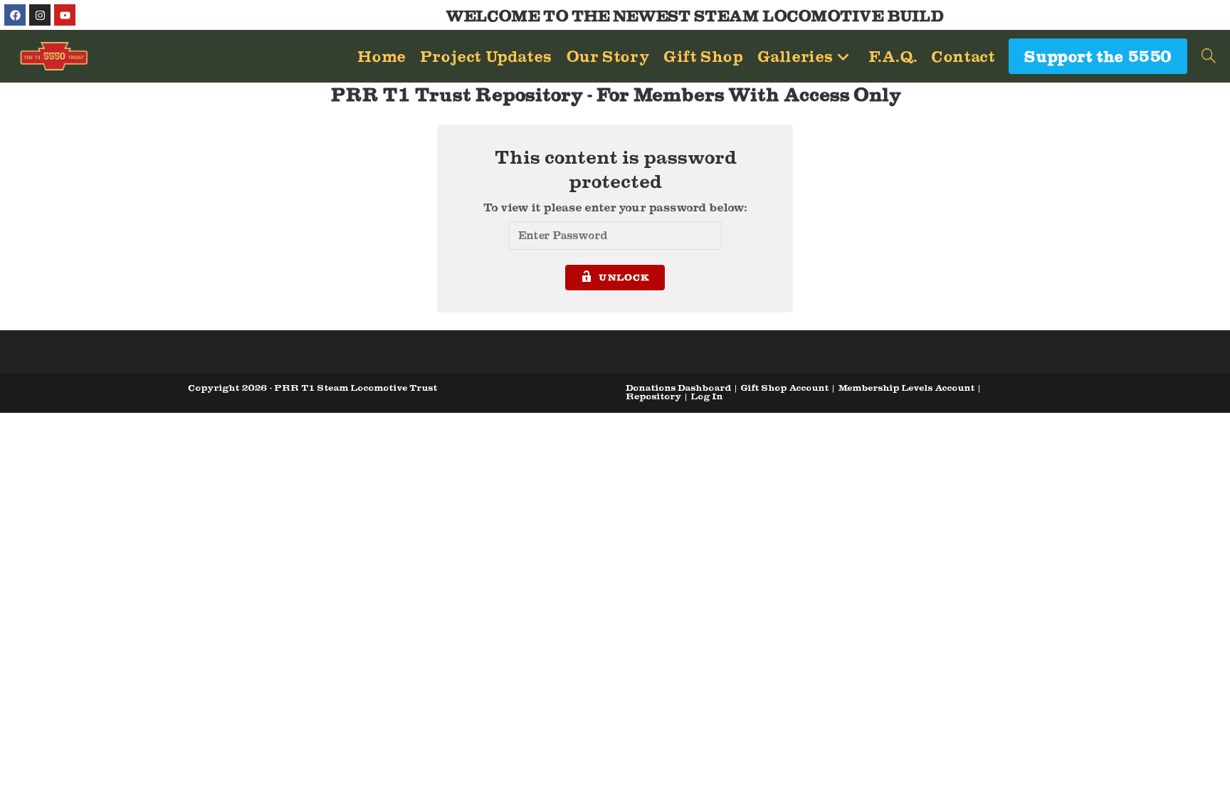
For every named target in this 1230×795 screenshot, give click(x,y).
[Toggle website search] (1208, 56)
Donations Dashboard (678, 387)
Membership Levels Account (906, 387)
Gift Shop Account (784, 387)
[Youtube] (64, 15)
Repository (653, 396)
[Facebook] (15, 15)
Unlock (624, 277)
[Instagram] (40, 15)
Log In (706, 396)
